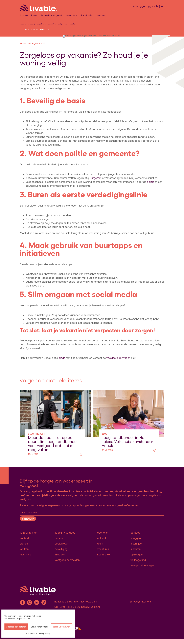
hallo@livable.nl (90, 606)
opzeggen (137, 554)
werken (24, 549)
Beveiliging (61, 549)
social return (62, 543)
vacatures (103, 549)
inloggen (140, 6)
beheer (59, 538)
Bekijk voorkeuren (61, 626)
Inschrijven (28, 518)
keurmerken (104, 554)
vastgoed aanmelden (67, 559)
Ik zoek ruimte (28, 15)
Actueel (30, 24)
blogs (62, 357)
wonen (24, 543)
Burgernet (95, 177)
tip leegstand (138, 559)
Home (22, 24)
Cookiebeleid (31, 634)
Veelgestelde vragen (143, 565)
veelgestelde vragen (118, 357)
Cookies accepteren (16, 626)
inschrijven (157, 6)
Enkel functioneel (39, 626)
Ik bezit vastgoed (51, 15)
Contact (135, 532)
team (100, 543)
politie (150, 181)
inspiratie (86, 15)
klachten (136, 549)
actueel (101, 538)
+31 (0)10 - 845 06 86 (66, 606)
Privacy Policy (44, 634)
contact (102, 15)
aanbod (24, 538)
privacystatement (140, 601)
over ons (71, 15)
